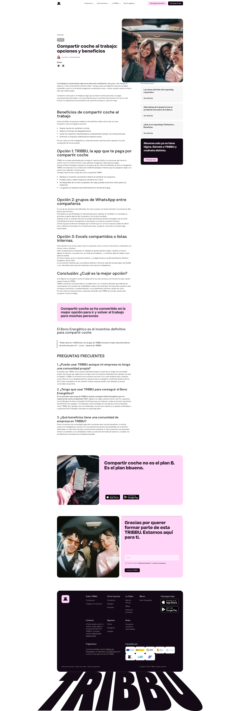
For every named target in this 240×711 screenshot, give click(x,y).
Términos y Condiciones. (159, 563)
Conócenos (90, 600)
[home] (69, 3)
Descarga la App (175, 3)
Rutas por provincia (129, 611)
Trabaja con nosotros (94, 604)
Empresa (110, 607)
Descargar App (151, 160)
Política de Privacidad (144, 563)
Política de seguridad (93, 666)
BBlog (127, 606)
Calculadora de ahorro (157, 3)
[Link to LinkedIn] (63, 65)
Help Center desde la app (93, 634)
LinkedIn (110, 631)
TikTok (109, 624)
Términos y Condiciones (107, 651)
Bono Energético (129, 3)
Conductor (111, 600)
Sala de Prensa (128, 601)
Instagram (111, 628)
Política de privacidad (68, 666)
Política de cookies (80, 666)
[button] (89, 3)
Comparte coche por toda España (130, 626)
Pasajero (110, 604)
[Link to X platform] (58, 65)
